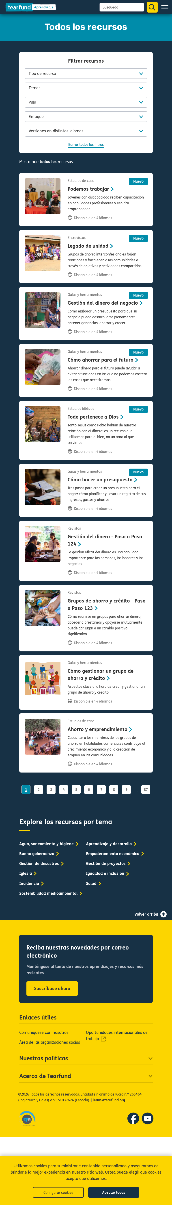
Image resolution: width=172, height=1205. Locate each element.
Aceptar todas (113, 1192)
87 (146, 790)
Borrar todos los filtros (86, 144)
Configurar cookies (58, 1192)
